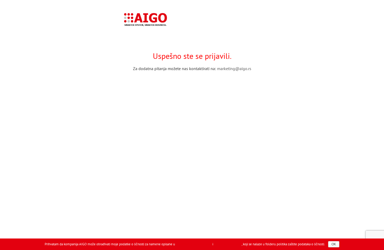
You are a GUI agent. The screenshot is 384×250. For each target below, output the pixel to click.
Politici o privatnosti (228, 244)
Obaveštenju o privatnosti (194, 244)
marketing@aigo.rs (234, 68)
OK (333, 244)
